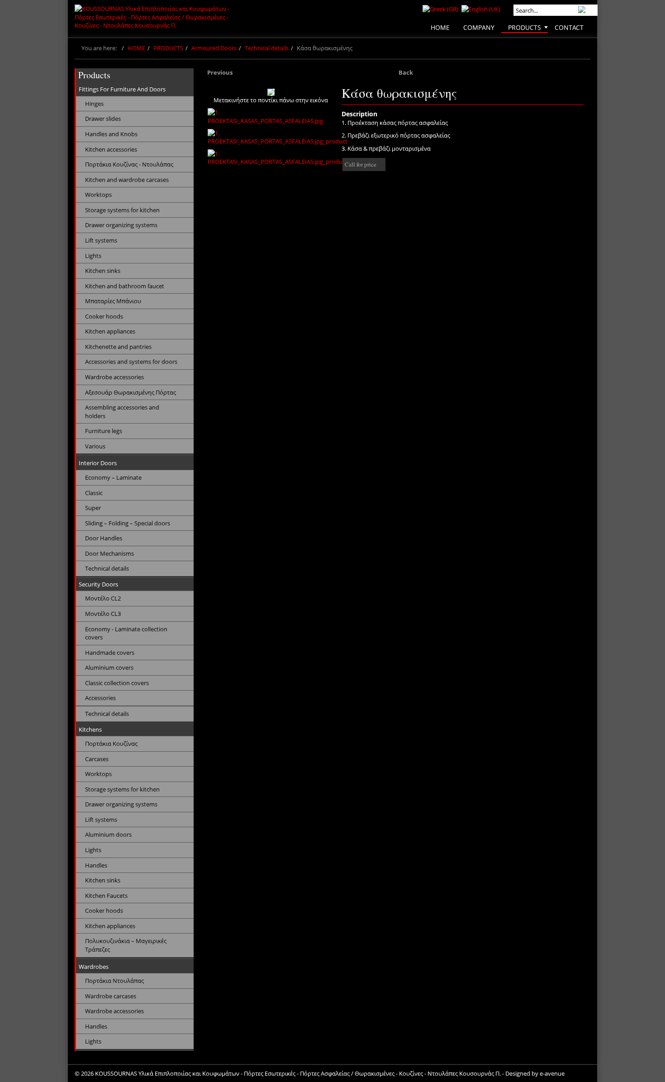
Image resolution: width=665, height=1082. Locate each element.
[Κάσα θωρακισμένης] (271, 92)
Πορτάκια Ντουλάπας (114, 981)
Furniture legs (103, 431)
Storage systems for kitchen (122, 210)
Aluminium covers (109, 667)
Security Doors (98, 584)
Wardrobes (94, 967)
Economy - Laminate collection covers (126, 633)
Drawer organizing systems (121, 225)
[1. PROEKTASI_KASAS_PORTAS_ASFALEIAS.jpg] (271, 116)
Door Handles (103, 538)
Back (406, 72)
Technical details (267, 48)
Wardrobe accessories (114, 377)
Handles (96, 865)
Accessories (100, 698)
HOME (136, 48)
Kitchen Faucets (106, 895)
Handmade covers (109, 652)
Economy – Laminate (113, 477)
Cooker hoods (104, 316)
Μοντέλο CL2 (103, 598)
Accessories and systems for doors (131, 361)
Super (93, 508)
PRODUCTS (168, 48)
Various (95, 446)
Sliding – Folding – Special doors (127, 523)
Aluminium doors (108, 834)
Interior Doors (98, 463)
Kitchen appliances (110, 331)
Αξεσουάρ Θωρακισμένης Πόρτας (130, 392)
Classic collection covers (117, 683)
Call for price (360, 164)
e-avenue (552, 1073)
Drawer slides (103, 118)
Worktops (98, 195)
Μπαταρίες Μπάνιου (113, 301)
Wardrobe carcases (110, 996)
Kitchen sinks (102, 271)
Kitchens (90, 729)
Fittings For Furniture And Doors (122, 89)
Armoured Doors (214, 48)
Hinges (94, 104)
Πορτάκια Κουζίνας (111, 743)
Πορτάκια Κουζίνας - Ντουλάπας (129, 164)
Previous (220, 72)
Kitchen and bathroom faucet (124, 286)
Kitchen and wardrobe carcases (127, 180)
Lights (93, 256)
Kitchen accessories (111, 149)
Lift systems (101, 240)
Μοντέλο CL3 (103, 614)
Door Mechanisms (109, 553)
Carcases (97, 759)
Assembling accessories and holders (122, 411)
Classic (94, 493)
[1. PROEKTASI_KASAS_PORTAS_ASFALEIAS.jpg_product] (277, 137)
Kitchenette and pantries (118, 347)
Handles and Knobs (111, 134)
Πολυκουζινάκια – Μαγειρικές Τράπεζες (125, 945)
